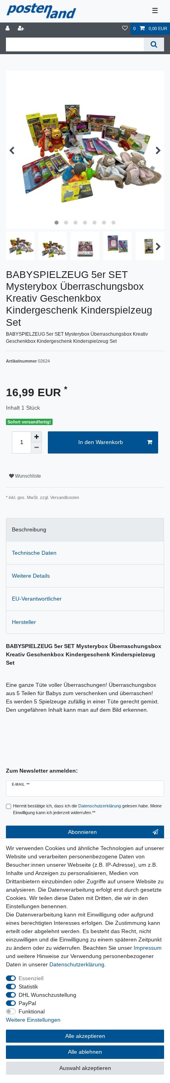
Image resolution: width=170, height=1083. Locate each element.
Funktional (32, 1011)
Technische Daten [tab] (34, 553)
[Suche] (154, 44)
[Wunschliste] (124, 29)
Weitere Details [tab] (31, 576)
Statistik (28, 986)
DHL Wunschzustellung (47, 995)
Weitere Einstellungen (33, 1020)
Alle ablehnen (85, 1052)
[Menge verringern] (36, 448)
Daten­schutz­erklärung (76, 964)
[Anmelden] (8, 29)
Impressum (148, 948)
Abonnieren (82, 832)
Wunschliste (27, 476)
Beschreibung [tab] (29, 529)
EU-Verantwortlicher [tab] (37, 598)
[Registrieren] (21, 29)
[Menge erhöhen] (36, 436)
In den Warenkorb (100, 442)
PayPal (27, 1003)
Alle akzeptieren (85, 1036)
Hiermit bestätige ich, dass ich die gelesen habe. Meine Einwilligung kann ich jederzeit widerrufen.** (87, 809)
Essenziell (31, 978)
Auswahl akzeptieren (85, 1068)
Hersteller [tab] (24, 622)
